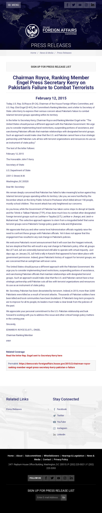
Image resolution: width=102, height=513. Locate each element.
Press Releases (51, 45)
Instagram (86, 5)
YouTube (80, 5)
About (19, 455)
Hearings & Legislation (73, 455)
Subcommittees (33, 455)
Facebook (67, 5)
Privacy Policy (61, 459)
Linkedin (93, 5)
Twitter (74, 5)
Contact (47, 459)
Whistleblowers (51, 455)
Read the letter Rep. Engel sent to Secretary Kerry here (34, 355)
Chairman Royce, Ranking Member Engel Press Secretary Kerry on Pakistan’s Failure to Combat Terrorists (51, 82)
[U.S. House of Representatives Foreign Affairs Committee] (51, 30)
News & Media (46, 53)
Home (33, 53)
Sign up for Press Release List (51, 66)
